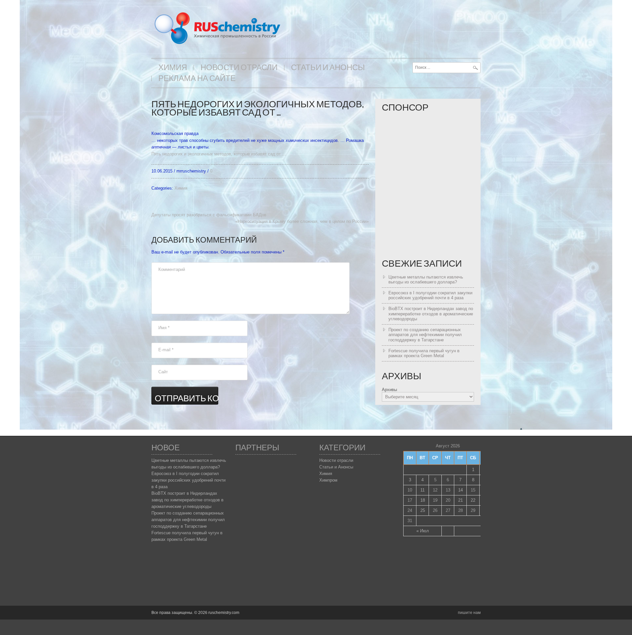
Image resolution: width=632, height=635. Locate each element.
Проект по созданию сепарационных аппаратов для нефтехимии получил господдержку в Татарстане (425, 334)
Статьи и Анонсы (328, 67)
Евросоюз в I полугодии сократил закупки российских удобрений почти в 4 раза (430, 295)
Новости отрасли (238, 67)
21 (460, 500)
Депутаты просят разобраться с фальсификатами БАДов (208, 214)
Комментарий (171, 269)
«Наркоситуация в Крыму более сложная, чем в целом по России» (302, 221)
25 (422, 510)
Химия (172, 67)
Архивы (389, 389)
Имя (164, 328)
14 (460, 490)
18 (422, 500)
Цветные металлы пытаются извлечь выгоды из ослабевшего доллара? (425, 280)
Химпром (328, 480)
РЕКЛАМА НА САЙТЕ (197, 78)
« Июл (422, 530)
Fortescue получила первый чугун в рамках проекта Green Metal (424, 353)
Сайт (163, 372)
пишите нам (469, 612)
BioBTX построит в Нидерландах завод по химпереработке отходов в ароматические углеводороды (430, 313)
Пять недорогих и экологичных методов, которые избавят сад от (218, 153)
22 (473, 500)
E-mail (165, 350)
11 (422, 490)
